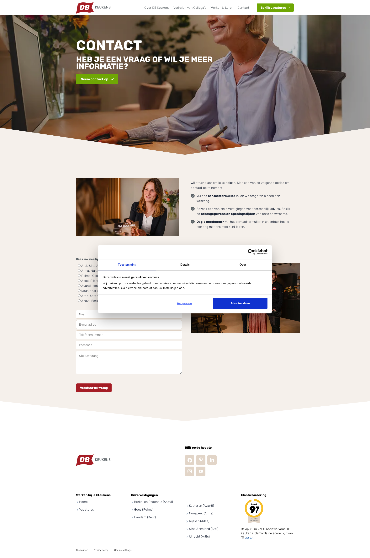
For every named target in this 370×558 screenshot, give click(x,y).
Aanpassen (184, 303)
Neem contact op (94, 79)
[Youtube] (200, 471)
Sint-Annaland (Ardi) (204, 529)
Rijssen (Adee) (199, 521)
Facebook (189, 460)
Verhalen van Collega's (189, 7)
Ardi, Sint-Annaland (95, 266)
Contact (243, 7)
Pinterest (200, 460)
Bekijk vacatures (273, 7)
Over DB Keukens (156, 7)
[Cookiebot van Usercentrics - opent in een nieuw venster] (250, 252)
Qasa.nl (249, 537)
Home (83, 502)
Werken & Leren (221, 7)
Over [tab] (243, 264)
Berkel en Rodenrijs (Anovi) (153, 502)
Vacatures (86, 509)
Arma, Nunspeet (93, 271)
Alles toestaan (240, 303)
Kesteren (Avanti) (201, 505)
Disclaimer (82, 550)
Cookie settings (122, 550)
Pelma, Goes (90, 276)
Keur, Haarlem (91, 291)
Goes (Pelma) (143, 509)
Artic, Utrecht (91, 296)
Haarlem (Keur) (145, 517)
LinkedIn (212, 460)
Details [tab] (185, 264)
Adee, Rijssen (91, 281)
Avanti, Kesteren (93, 286)
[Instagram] (189, 471)
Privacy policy (100, 550)
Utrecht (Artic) (199, 536)
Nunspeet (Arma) (201, 513)
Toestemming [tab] (127, 264)
